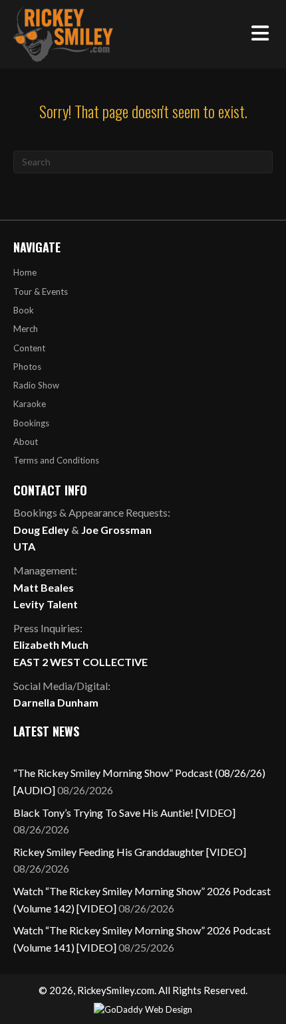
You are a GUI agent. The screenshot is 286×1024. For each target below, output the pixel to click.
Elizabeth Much (50, 644)
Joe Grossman (116, 529)
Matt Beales (43, 587)
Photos (27, 366)
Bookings (31, 423)
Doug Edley (41, 529)
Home (25, 272)
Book (23, 310)
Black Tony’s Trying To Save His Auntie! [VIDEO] (124, 812)
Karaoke (29, 403)
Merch (25, 328)
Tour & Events (40, 291)
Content (29, 348)
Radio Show (36, 385)
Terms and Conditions (56, 460)
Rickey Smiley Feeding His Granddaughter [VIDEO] (129, 851)
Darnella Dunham (55, 702)
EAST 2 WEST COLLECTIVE (80, 661)
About (25, 441)
